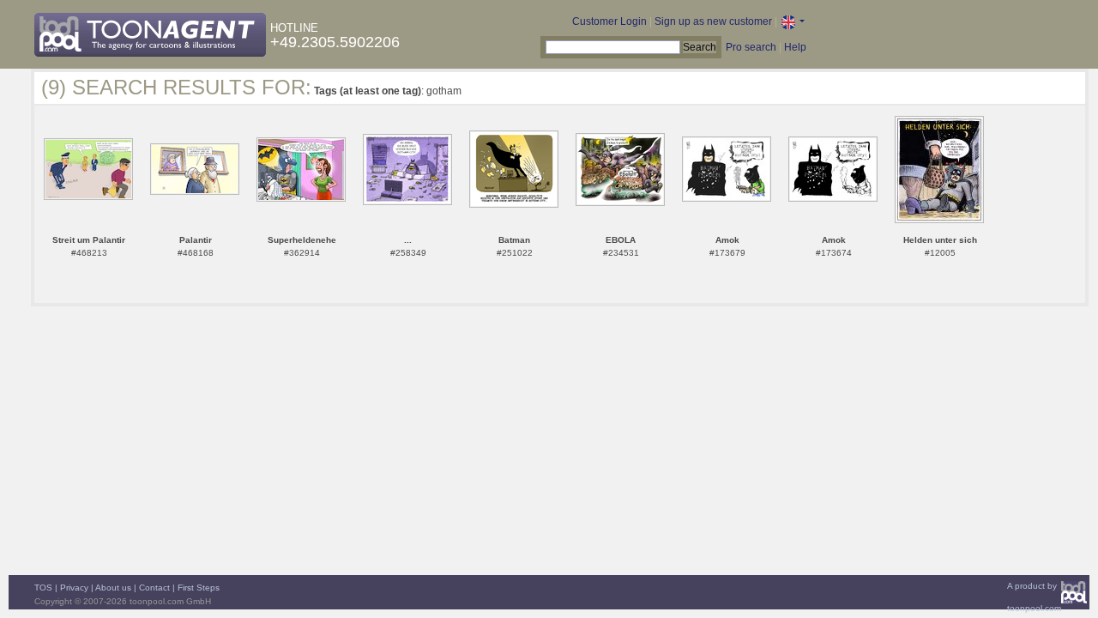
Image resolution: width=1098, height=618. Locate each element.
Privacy (74, 587)
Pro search (751, 47)
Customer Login (609, 21)
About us (113, 587)
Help (795, 47)
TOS (43, 587)
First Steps (199, 587)
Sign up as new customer (713, 21)
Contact (154, 587)
